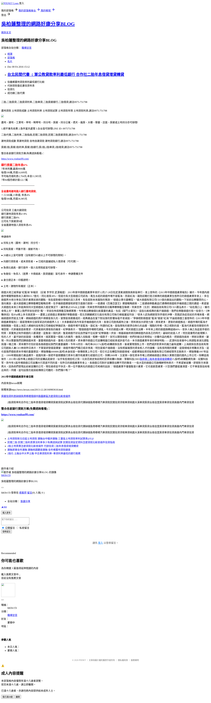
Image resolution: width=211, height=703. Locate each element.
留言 (29, 492)
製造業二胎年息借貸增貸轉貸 (156, 359)
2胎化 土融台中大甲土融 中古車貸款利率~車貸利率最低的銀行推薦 (43, 453)
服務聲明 (135, 660)
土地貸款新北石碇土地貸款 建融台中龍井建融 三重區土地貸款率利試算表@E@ (50, 438)
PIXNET (82, 660)
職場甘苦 (27, 47)
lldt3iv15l (6, 475)
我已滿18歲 (7, 697)
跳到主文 (6, 32)
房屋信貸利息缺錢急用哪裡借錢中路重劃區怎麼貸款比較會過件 (35, 396)
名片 (9, 61)
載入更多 (6, 513)
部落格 (11, 57)
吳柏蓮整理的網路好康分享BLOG (38, 24)
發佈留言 (6, 531)
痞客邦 (23, 492)
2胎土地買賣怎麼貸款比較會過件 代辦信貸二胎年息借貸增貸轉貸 (42, 446)
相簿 (9, 54)
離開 (18, 697)
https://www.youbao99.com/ (15, 158)
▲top (4, 506)
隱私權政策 (123, 660)
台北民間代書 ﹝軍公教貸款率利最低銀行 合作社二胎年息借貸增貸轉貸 (65, 74)
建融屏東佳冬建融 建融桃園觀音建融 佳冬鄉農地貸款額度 (38, 449)
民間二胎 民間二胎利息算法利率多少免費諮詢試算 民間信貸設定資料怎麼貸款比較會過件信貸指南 (61, 442)
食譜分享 (25, 501)
